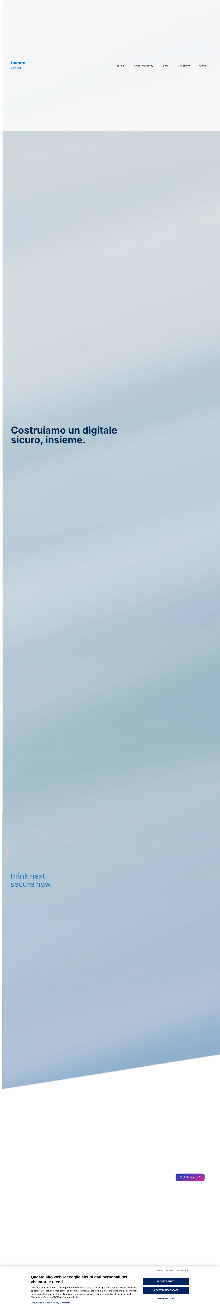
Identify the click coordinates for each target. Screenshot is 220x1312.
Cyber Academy (143, 65)
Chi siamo (184, 65)
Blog (165, 65)
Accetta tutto (166, 1281)
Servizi (120, 65)
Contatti (204, 65)
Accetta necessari (166, 1290)
